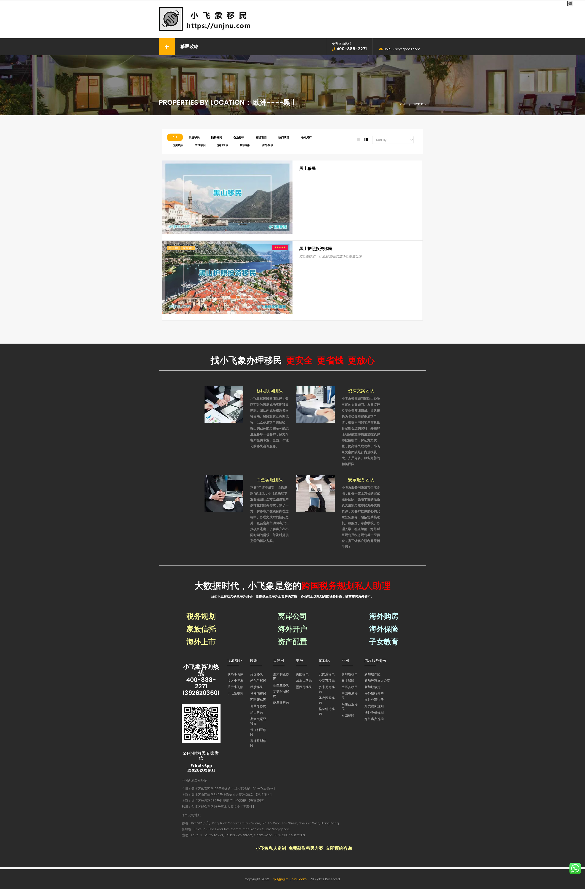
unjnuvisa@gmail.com (402, 49)
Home (402, 104)
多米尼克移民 (327, 689)
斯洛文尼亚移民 (258, 721)
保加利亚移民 (258, 732)
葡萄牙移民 (258, 706)
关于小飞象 (235, 687)
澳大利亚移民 (281, 676)
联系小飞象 (235, 674)
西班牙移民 (258, 699)
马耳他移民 (258, 693)
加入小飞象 (235, 680)
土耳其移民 (350, 687)
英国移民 (256, 674)
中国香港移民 (350, 695)
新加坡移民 (350, 674)
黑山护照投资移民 (315, 248)
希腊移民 (256, 687)
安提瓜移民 (327, 674)
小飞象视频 (235, 693)
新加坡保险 (372, 674)
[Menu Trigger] (570, 4)
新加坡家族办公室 (377, 680)
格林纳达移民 (327, 711)
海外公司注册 (374, 699)
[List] (366, 140)
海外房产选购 (374, 719)
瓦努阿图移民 (281, 693)
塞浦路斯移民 (258, 743)
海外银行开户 (374, 693)
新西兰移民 (281, 685)
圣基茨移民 (327, 680)
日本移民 (348, 680)
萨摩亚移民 (281, 702)
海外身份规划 (374, 712)
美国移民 (302, 674)
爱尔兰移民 (258, 680)
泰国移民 (348, 715)
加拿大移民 (304, 680)
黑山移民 (307, 168)
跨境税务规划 (374, 706)
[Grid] (358, 140)
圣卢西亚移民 (327, 700)
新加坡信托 (372, 687)
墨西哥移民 (304, 687)
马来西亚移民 (350, 706)
